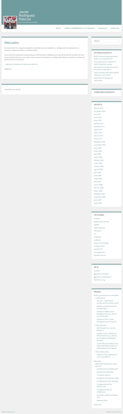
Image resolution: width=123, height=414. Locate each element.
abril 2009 (97, 154)
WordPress (118, 412)
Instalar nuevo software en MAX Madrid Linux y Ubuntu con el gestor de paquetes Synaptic (107, 337)
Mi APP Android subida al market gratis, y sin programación (106, 57)
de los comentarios (102, 277)
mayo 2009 (98, 151)
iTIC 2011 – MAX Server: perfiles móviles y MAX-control (108, 302)
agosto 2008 (98, 169)
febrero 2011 (98, 136)
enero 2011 (98, 139)
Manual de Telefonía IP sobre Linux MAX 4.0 (21, 64)
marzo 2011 (98, 133)
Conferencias (100, 298)
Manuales (102, 28)
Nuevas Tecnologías (101, 243)
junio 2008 (97, 175)
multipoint (97, 237)
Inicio (58, 28)
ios (95, 234)
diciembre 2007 (99, 194)
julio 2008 (97, 172)
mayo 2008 (98, 179)
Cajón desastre (99, 228)
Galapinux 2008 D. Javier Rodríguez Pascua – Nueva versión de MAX (106, 313)
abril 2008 (97, 182)
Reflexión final (102, 400)
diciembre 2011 (99, 126)
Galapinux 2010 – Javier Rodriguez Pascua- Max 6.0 (106, 320)
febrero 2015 (98, 108)
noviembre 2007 (100, 197)
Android (97, 218)
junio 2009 (97, 148)
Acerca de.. (115, 28)
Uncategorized (99, 252)
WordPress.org (99, 280)
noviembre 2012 (100, 111)
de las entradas (101, 274)
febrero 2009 (98, 160)
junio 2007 (97, 200)
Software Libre (99, 246)
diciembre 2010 (99, 142)
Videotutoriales (101, 325)
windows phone (100, 255)
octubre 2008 (98, 166)
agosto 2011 (98, 130)
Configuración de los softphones (104, 391)
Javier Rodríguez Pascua (27, 15)
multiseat (97, 240)
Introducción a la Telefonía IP (107, 369)
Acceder (97, 271)
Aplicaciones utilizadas (105, 372)
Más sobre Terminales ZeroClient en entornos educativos (106, 68)
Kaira (13, 412)
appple (96, 225)
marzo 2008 (98, 185)
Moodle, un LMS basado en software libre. (107, 307)
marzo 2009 (98, 157)
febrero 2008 (98, 188)
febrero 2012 (98, 123)
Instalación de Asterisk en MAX (108, 378)
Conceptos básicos (104, 375)
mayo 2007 (98, 203)
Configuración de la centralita (107, 381)
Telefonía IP (98, 249)
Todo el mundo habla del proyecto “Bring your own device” (106, 73)
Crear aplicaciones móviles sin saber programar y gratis (105, 63)
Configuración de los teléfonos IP (104, 385)
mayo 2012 (98, 120)
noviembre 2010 (100, 145)
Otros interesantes (102, 352)
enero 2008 (98, 191)
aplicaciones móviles (101, 222)
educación (97, 231)
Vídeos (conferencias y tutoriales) (79, 28)
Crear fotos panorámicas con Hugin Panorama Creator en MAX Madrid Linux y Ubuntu (107, 345)
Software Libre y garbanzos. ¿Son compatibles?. (107, 355)
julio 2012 (97, 114)
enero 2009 (98, 163)
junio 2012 (97, 117)
